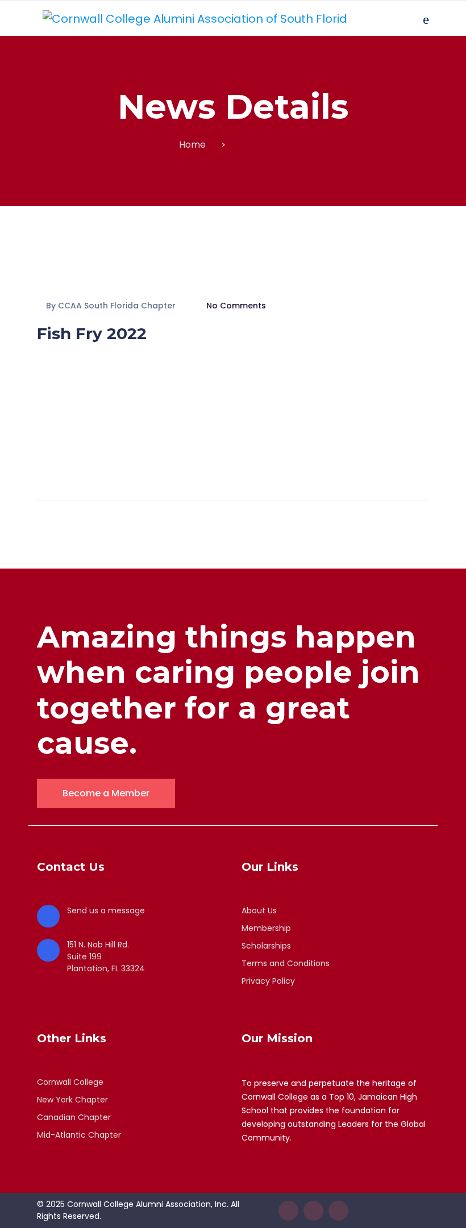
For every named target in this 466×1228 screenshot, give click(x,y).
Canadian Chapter (74, 1117)
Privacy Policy (268, 981)
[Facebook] (288, 1211)
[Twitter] (313, 1211)
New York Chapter (72, 1099)
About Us (259, 910)
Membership (266, 928)
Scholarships (266, 945)
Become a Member (106, 793)
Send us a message (106, 910)
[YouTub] (338, 1211)
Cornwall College (70, 1082)
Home (192, 144)
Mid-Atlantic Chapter (79, 1135)
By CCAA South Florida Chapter (111, 305)
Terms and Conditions (286, 963)
